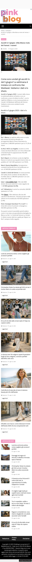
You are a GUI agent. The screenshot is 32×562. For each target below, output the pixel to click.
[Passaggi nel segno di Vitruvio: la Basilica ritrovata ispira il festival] (5, 457)
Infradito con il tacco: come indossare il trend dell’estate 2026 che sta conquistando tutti (15, 425)
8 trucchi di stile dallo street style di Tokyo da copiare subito (21, 524)
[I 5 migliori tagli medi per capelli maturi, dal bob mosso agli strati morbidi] (5, 493)
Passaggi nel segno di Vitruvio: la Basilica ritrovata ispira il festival (21, 457)
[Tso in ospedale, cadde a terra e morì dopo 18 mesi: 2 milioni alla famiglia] (5, 503)
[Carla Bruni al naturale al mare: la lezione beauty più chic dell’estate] (16, 378)
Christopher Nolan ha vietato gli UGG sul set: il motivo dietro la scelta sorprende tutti (16, 288)
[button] (30, 26)
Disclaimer (26, 539)
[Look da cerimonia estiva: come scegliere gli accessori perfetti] (16, 241)
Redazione (5, 539)
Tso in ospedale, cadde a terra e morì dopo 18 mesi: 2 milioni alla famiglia (21, 503)
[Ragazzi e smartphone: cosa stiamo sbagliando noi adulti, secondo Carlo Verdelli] (5, 514)
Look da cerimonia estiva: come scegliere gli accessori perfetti (21, 447)
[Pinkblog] (11, 16)
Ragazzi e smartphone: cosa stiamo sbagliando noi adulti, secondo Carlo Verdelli (21, 514)
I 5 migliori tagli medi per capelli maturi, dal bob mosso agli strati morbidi (21, 493)
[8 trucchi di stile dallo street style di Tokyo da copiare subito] (16, 309)
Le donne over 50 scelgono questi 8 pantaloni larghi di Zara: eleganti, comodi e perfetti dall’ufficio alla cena (15, 356)
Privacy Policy (14, 538)
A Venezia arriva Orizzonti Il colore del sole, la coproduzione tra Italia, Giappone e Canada (20, 481)
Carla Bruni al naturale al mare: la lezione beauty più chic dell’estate (14, 391)
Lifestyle (4, 39)
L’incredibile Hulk (11, 182)
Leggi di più (5, 261)
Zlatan (6, 195)
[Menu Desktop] (2, 26)
